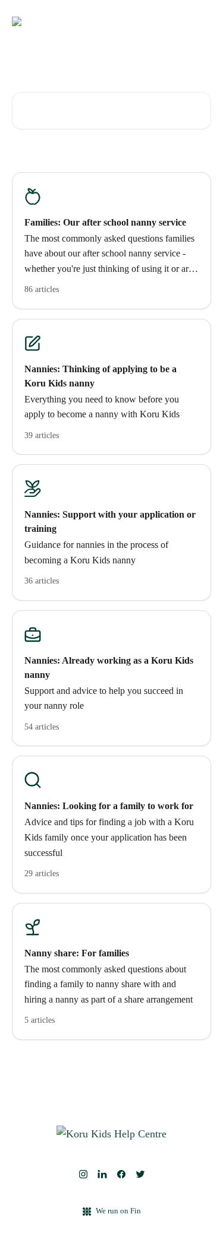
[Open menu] (200, 21)
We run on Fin (118, 1210)
